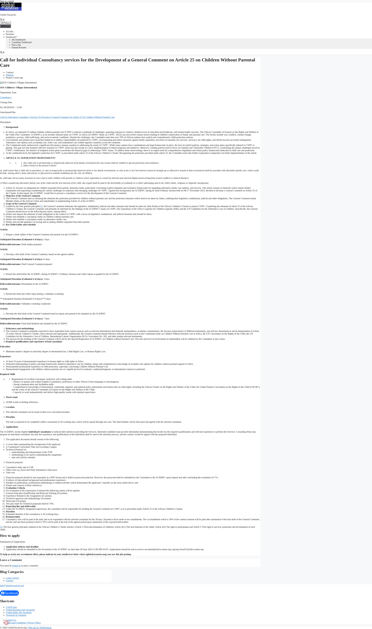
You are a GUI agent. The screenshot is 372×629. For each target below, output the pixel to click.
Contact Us (11, 620)
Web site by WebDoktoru (39, 627)
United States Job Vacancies (19, 612)
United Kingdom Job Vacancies (20, 610)
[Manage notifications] (6, 622)
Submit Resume (19, 47)
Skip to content (7, 1)
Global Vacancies (8, 15)
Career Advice (12, 578)
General (9, 580)
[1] (41, 206)
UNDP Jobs (11, 607)
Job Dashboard (18, 39)
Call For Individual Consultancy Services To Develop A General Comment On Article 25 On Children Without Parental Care (57, 117)
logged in (16, 565)
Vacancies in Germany (16, 615)
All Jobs (9, 31)
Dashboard (11, 37)
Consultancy (5, 97)
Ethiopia (10, 75)
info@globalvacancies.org (12, 585)
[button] (2, 20)
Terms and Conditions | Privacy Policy (23, 622)
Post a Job (16, 45)
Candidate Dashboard (22, 42)
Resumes (10, 34)
